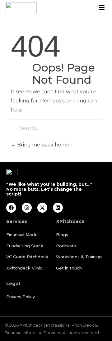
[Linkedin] (58, 208)
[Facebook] (11, 208)
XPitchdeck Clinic (24, 267)
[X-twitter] (42, 208)
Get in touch (69, 267)
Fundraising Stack (24, 245)
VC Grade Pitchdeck (27, 256)
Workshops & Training (79, 256)
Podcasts (66, 245)
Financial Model (22, 234)
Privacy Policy (20, 296)
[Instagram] (27, 208)
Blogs (62, 234)
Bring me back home (42, 145)
